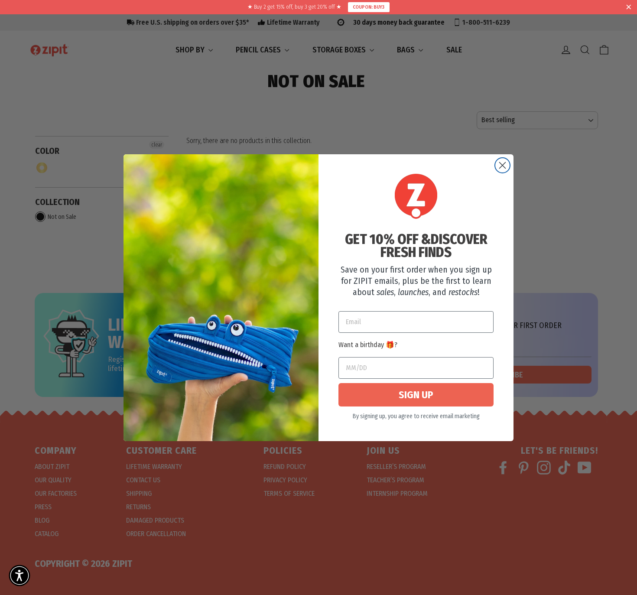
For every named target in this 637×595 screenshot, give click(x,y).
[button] (19, 575)
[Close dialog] (502, 165)
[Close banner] (628, 7)
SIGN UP (416, 395)
